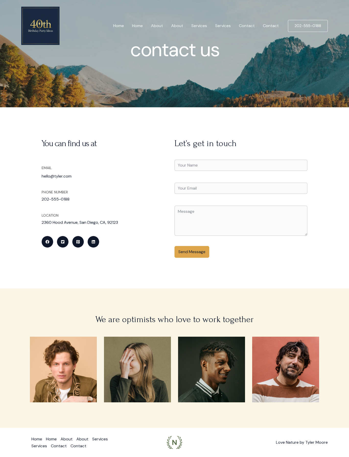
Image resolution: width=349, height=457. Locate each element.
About (157, 25)
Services (199, 25)
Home (118, 25)
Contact (247, 25)
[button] (308, 26)
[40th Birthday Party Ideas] (40, 25)
